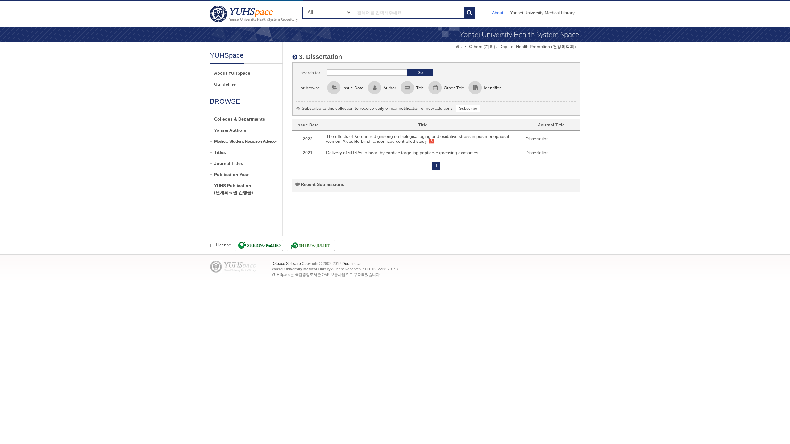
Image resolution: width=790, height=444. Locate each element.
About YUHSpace (232, 73)
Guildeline (225, 84)
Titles (220, 152)
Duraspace (351, 263)
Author (389, 87)
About (497, 12)
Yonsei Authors (230, 130)
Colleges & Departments (239, 119)
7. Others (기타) (479, 46)
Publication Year (231, 174)
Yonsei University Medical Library (542, 12)
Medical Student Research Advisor (245, 141)
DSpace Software (286, 263)
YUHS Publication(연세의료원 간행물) (233, 189)
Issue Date (353, 87)
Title (420, 87)
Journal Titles (228, 163)
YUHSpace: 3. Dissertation (254, 14)
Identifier (492, 87)
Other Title (454, 87)
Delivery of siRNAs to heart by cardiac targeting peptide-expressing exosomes (402, 152)
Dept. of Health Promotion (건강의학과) (537, 46)
